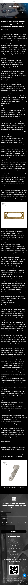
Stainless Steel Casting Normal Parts (14, 488)
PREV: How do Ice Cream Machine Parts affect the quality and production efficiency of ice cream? (13, 450)
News (7, 10)
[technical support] (14, 583)
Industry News (12, 10)
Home (3, 10)
